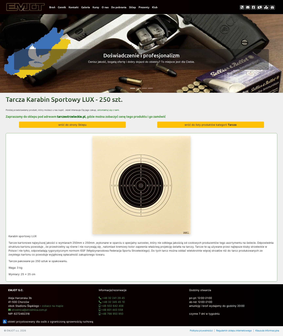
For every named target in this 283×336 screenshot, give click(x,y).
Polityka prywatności (201, 330)
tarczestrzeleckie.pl (71, 116)
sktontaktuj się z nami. (108, 110)
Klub (155, 7)
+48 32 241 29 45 (113, 298)
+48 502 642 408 (111, 305)
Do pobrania (118, 7)
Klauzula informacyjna (267, 330)
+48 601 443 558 (111, 309)
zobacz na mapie (52, 305)
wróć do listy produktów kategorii (211, 124)
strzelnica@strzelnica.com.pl (29, 309)
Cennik (62, 7)
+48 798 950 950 (111, 313)
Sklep (132, 7)
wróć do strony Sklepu (72, 124)
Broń (52, 7)
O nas (105, 7)
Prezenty (144, 7)
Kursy (96, 7)
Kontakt (74, 7)
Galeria (85, 7)
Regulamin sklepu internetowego (234, 330)
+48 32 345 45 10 (113, 302)
